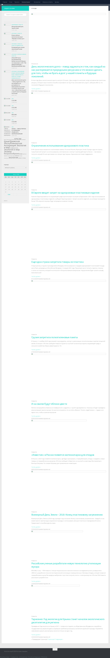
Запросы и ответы (48, 2)
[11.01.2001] (7, 98)
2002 (13, 98)
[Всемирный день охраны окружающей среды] (7, 46)
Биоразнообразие (21, 54)
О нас (10, 2)
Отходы (19, 76)
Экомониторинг (26, 2)
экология (13, 157)
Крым (6, 141)
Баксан (5, 139)
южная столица (22, 158)
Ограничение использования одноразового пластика (60, 145)
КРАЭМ (17, 139)
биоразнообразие (11, 153)
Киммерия (24, 139)
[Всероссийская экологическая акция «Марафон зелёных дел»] (7, 36)
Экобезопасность (16, 78)
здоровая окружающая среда (9, 155)
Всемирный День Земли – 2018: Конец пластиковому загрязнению (67, 514)
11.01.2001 (14, 100)
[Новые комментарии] (18, 21)
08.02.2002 (14, 114)
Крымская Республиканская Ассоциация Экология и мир (15, 144)
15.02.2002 (14, 121)
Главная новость (19, 74)
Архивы (57, 2)
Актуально (14, 33)
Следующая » (59, 639)
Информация (15, 24)
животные (24, 153)
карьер (17, 155)
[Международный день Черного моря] (7, 27)
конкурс (20, 155)
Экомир (8, 151)
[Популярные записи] (12, 21)
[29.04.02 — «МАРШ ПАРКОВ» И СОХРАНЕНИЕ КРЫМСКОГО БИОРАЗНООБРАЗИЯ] (7, 131)
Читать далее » (36, 89)
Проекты (17, 2)
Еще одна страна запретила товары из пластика (57, 261)
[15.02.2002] (7, 120)
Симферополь (14, 148)
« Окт (8, 194)
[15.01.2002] (7, 106)
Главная (5, 2)
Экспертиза (37, 2)
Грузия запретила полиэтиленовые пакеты (54, 337)
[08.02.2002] (7, 113)
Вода (13, 74)
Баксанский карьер (10, 139)
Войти (5, 200)
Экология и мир (12, 149)
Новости (20, 24)
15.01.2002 (14, 107)
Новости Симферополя (17, 45)
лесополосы (6, 158)
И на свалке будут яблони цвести (49, 403)
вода (20, 154)
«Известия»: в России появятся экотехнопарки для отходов (62, 454)
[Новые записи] (7, 21)
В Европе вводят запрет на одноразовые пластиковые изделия (65, 192)
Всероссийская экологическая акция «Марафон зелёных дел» (18, 36)
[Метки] (24, 21)
